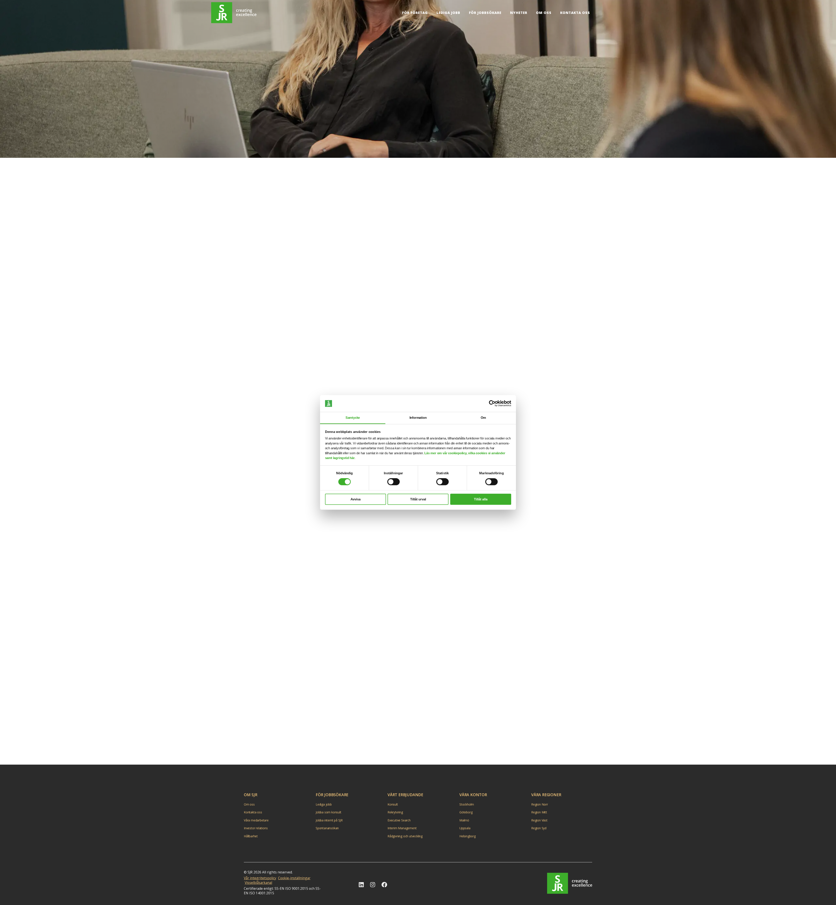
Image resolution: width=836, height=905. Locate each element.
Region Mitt (539, 812)
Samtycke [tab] (353, 417)
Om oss (543, 12)
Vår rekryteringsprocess (338, 732)
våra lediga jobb (489, 697)
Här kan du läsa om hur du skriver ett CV (351, 328)
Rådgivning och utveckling (405, 836)
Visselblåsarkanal (258, 882)
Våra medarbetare (256, 820)
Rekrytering (395, 812)
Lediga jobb (448, 12)
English (603, 13)
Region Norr (539, 804)
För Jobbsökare (485, 12)
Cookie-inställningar (294, 878)
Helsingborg (467, 836)
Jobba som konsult (328, 812)
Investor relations (256, 828)
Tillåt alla (480, 499)
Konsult (393, 804)
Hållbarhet (251, 836)
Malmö (464, 820)
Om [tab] (483, 417)
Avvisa (356, 499)
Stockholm (466, 804)
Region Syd (538, 828)
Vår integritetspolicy (260, 878)
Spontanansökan (327, 828)
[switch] (393, 481)
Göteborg (465, 812)
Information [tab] (418, 417)
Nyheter (518, 12)
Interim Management (402, 828)
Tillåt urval (418, 499)
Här (433, 641)
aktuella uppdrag (360, 215)
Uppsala (464, 828)
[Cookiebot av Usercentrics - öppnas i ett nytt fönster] (492, 403)
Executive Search (399, 820)
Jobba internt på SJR (329, 820)
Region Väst (539, 820)
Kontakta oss (575, 12)
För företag (415, 12)
